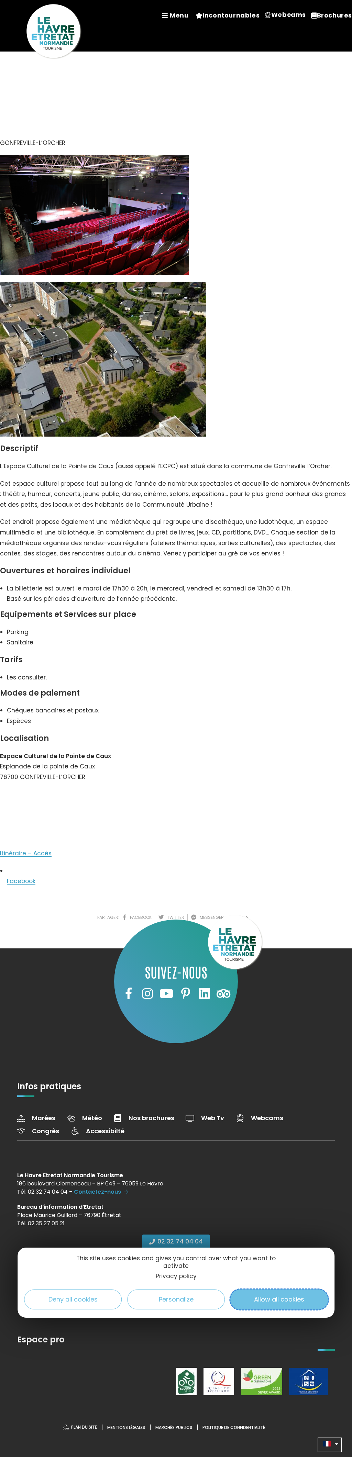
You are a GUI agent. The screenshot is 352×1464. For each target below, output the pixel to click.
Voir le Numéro (28, 797)
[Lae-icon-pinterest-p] (185, 993)
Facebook (21, 881)
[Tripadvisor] (223, 993)
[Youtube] (166, 993)
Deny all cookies (73, 1299)
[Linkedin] (204, 993)
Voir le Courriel (28, 822)
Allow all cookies (279, 1299)
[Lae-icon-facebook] (128, 993)
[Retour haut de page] (333, 1421)
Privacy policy (176, 1276)
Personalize (176, 1299)
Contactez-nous (97, 1192)
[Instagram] (147, 993)
